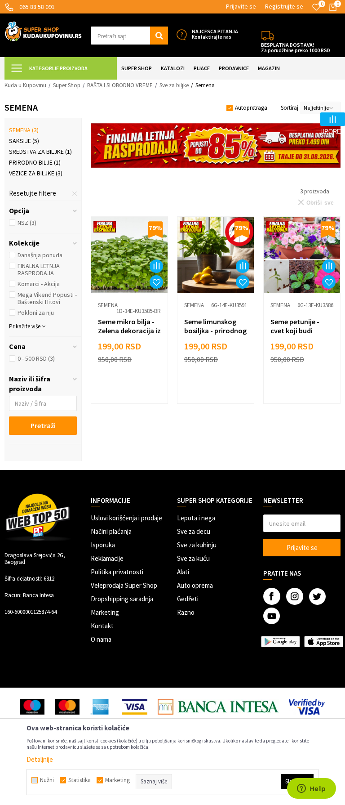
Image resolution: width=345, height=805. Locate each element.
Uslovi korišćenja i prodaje (126, 517)
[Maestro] (32, 707)
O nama (101, 639)
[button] (129, 36)
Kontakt (102, 625)
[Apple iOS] (323, 641)
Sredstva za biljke (40, 152)
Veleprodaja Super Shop (124, 585)
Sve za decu (193, 531)
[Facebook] (271, 596)
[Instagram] (294, 596)
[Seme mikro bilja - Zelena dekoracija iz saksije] (129, 255)
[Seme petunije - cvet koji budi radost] (302, 255)
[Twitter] (317, 596)
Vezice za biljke (35, 173)
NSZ (27, 223)
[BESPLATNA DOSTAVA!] (267, 34)
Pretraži (43, 425)
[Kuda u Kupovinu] (43, 30)
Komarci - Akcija (39, 284)
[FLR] (216, 145)
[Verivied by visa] (307, 707)
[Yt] (271, 616)
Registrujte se (284, 6)
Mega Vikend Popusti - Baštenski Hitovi (47, 298)
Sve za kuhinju (197, 544)
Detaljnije (40, 759)
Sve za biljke (174, 85)
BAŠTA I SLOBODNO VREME (120, 85)
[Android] (280, 641)
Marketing (105, 612)
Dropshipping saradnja (122, 598)
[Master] (67, 707)
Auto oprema (195, 585)
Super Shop (66, 85)
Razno (186, 612)
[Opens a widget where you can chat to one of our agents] (311, 789)
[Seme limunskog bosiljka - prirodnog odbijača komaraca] (215, 255)
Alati (183, 571)
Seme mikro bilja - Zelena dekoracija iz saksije (129, 330)
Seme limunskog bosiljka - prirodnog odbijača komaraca (215, 330)
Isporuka (103, 544)
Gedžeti (188, 598)
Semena (24, 130)
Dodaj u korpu (134, 391)
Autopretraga (251, 108)
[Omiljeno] (316, 7)
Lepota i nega (196, 517)
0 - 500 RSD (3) (36, 358)
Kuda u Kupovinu (25, 85)
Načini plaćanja (111, 531)
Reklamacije (107, 558)
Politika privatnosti (117, 571)
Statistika (79, 780)
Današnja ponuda (40, 255)
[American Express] (100, 707)
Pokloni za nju (36, 313)
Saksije (24, 141)
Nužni (47, 780)
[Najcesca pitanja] (181, 34)
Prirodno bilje (35, 162)
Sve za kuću (193, 558)
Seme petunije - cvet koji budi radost (294, 330)
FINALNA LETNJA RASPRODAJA (39, 269)
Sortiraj (289, 108)
